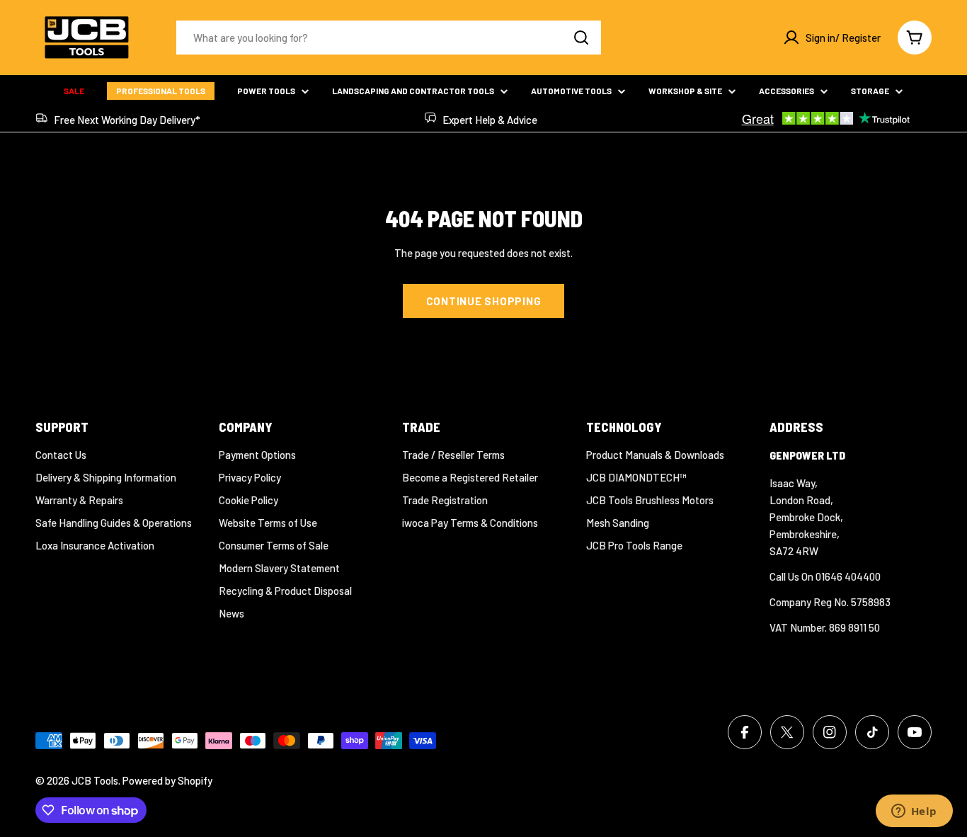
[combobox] (388, 38)
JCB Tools (94, 780)
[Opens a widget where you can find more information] (914, 812)
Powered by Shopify (167, 780)
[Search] (581, 37)
